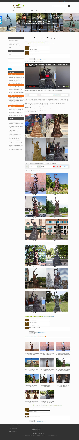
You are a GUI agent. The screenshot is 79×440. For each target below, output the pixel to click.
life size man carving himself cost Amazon (16, 145)
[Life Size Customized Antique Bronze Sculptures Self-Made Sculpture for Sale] (63, 346)
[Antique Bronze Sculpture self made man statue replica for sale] (47, 362)
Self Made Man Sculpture (12, 431)
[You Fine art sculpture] (18, 5)
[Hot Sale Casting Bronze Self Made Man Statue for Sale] (32, 394)
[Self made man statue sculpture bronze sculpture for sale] (47, 378)
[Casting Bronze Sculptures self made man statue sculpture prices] (32, 346)
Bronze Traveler (39, 10)
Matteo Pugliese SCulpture (13, 428)
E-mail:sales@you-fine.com (64, 1)
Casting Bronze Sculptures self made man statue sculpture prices (16, 103)
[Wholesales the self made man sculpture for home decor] (32, 378)
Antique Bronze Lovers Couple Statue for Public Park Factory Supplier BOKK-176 (16, 112)
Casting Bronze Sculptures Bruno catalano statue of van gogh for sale (16, 94)
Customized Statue (56, 11)
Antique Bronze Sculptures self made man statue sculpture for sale (16, 100)
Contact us (65, 10)
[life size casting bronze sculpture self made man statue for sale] (63, 378)
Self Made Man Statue (12, 95)
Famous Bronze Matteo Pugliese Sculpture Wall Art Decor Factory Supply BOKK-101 (16, 79)
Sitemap (55, 435)
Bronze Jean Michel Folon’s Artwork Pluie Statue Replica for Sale (16, 109)
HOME (13, 10)
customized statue (12, 106)
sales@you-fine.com (14, 40)
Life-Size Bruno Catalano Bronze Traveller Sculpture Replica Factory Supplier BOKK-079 (16, 88)
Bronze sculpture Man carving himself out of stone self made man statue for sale (16, 104)
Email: (37, 428)
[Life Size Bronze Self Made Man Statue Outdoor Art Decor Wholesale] (47, 394)
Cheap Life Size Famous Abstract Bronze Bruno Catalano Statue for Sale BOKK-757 (16, 91)
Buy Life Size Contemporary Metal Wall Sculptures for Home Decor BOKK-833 (15, 83)
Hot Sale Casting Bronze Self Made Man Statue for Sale (15, 99)
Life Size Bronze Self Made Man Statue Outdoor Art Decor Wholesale (15, 97)
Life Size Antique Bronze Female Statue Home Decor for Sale (15, 111)
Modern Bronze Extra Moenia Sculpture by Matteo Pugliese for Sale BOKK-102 (16, 76)
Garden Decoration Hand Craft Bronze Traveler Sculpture (15, 89)
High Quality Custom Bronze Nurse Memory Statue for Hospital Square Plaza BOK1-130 (16, 115)
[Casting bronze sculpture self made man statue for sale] (32, 362)
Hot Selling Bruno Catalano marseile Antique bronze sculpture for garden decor (16, 92)
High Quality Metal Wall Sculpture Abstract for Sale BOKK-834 (16, 82)
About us (21, 10)
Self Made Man (47, 10)
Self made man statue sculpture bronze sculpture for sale (15, 101)
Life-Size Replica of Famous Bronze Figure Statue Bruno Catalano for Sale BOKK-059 (16, 86)
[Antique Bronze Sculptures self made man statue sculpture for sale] (47, 346)
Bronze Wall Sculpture (31, 11)
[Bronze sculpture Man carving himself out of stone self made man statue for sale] (63, 362)
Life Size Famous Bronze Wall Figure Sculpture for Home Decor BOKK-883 (15, 80)
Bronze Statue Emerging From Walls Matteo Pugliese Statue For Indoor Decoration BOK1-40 (16, 77)
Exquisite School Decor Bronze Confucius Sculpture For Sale (16, 108)
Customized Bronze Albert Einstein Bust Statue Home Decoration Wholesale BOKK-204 (16, 114)
